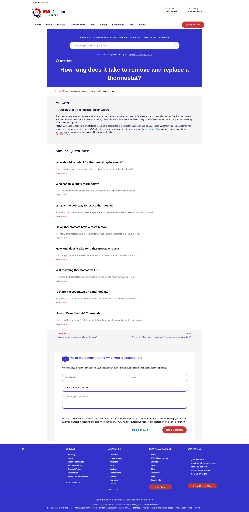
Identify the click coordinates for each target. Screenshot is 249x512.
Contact (142, 24)
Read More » (61, 173)
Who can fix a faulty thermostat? (77, 183)
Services (61, 24)
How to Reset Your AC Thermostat (78, 313)
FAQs (64, 91)
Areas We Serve (77, 24)
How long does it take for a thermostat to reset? (87, 248)
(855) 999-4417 (195, 11)
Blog (93, 24)
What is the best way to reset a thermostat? (84, 205)
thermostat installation (152, 129)
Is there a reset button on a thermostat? (82, 291)
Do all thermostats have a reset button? (82, 227)
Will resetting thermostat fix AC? (77, 270)
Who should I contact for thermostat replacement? (89, 162)
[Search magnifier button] (176, 45)
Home (38, 24)
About (49, 24)
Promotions (118, 24)
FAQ (131, 24)
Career (103, 24)
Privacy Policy (146, 499)
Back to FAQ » (63, 134)
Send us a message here (140, 54)
